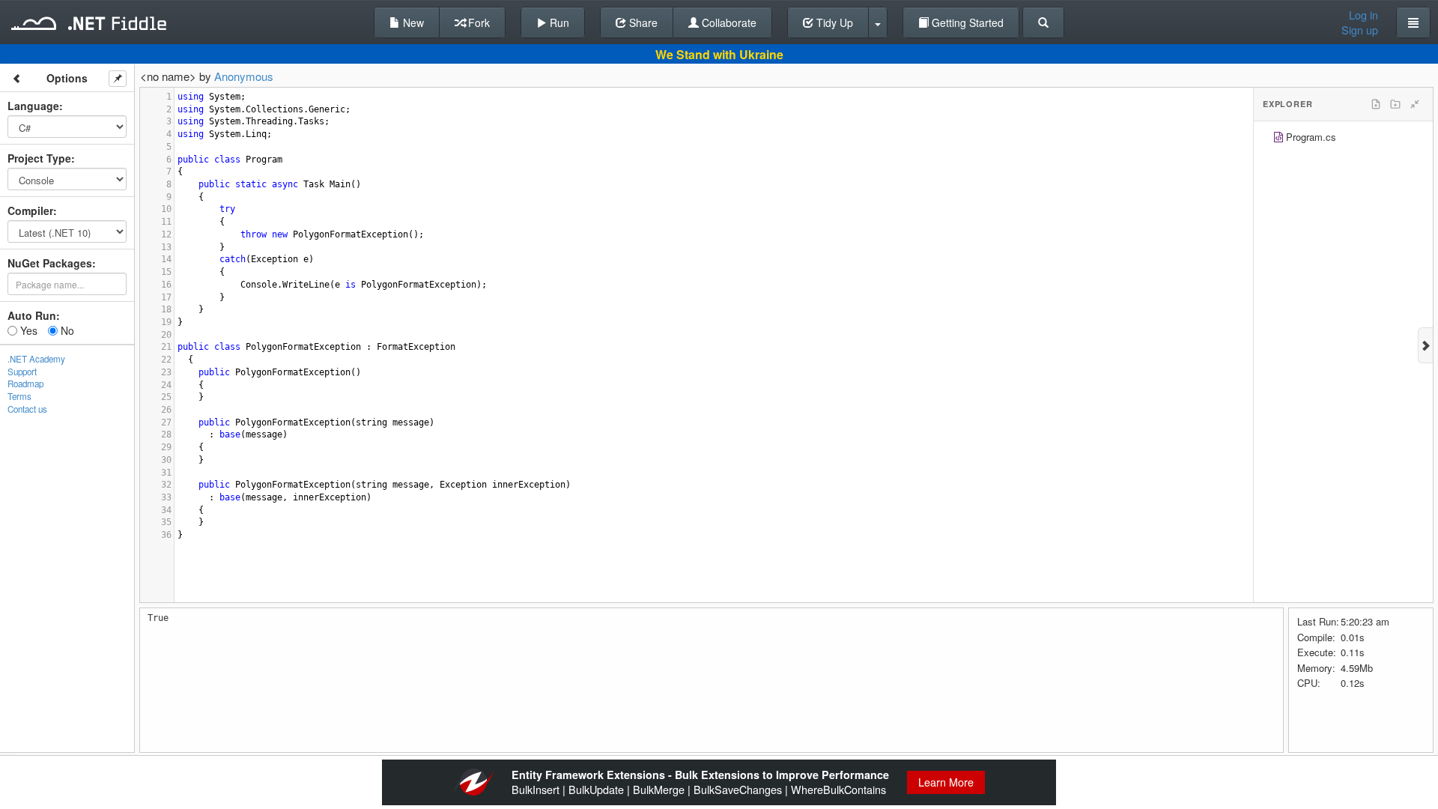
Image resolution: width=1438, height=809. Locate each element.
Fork (477, 22)
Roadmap (25, 384)
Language (33, 105)
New (412, 22)
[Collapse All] (1415, 104)
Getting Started (966, 22)
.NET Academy (36, 359)
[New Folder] (1395, 104)
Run (558, 22)
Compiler (30, 210)
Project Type (39, 158)
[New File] (1376, 104)
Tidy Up (833, 22)
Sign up (1359, 29)
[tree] (1343, 139)
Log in (1363, 14)
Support (22, 372)
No (66, 330)
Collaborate (727, 22)
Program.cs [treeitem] (1311, 137)
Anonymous (243, 76)
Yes (27, 330)
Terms (19, 396)
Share (642, 22)
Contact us (27, 409)
